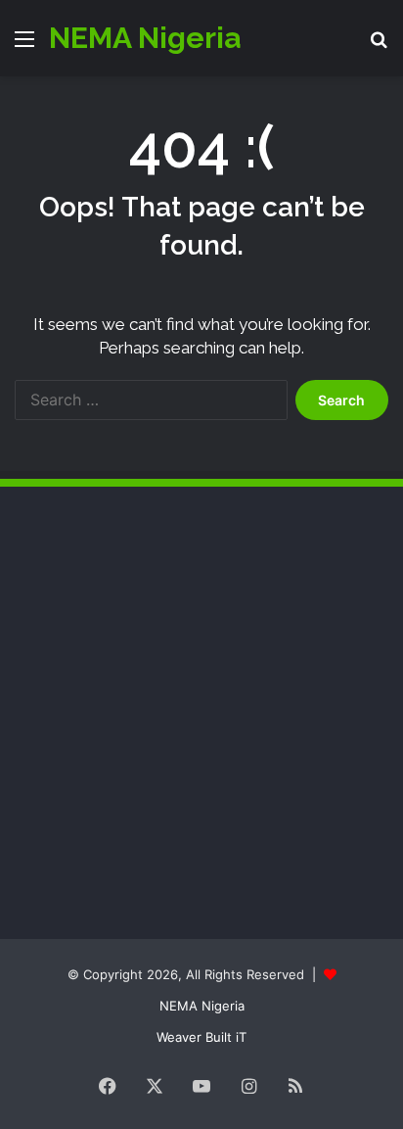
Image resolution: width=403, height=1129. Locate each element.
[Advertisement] (161, 653)
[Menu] (24, 46)
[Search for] (378, 46)
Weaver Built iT (201, 1037)
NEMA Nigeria (202, 1005)
